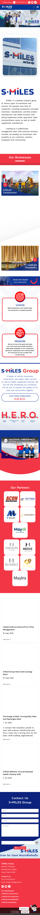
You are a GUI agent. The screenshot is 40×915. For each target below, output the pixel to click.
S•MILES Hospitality (9, 902)
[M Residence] (11, 562)
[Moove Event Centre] (27, 547)
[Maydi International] (20, 530)
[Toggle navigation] (38, 7)
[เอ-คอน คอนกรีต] (11, 498)
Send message (21, 848)
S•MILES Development (10, 896)
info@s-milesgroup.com (13, 882)
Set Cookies (15, 912)
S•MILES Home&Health (10, 899)
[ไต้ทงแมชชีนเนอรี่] (27, 498)
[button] (33, 908)
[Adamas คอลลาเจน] (27, 562)
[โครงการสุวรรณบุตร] (27, 514)
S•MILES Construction (9, 893)
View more (6, 639)
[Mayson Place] (11, 547)
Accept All (25, 912)
